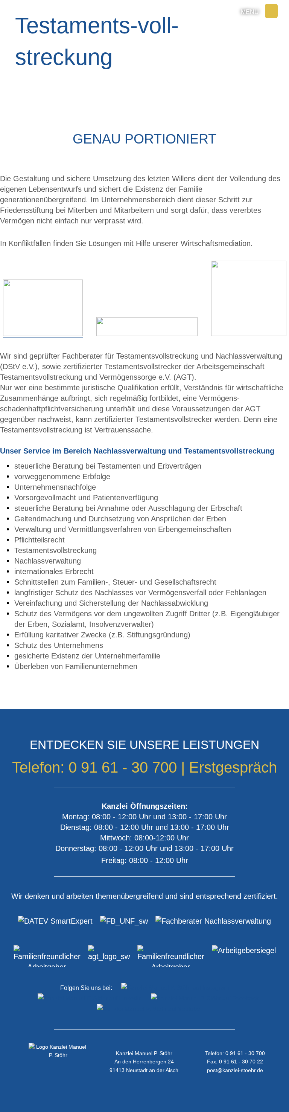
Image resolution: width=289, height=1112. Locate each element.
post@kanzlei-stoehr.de (235, 1070)
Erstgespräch (233, 767)
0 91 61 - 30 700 (122, 767)
